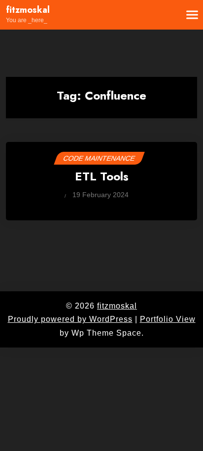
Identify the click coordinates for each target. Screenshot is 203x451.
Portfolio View (168, 319)
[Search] (162, 14)
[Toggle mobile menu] (186, 14)
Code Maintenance (99, 158)
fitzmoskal (28, 10)
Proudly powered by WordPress (70, 319)
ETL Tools (102, 177)
